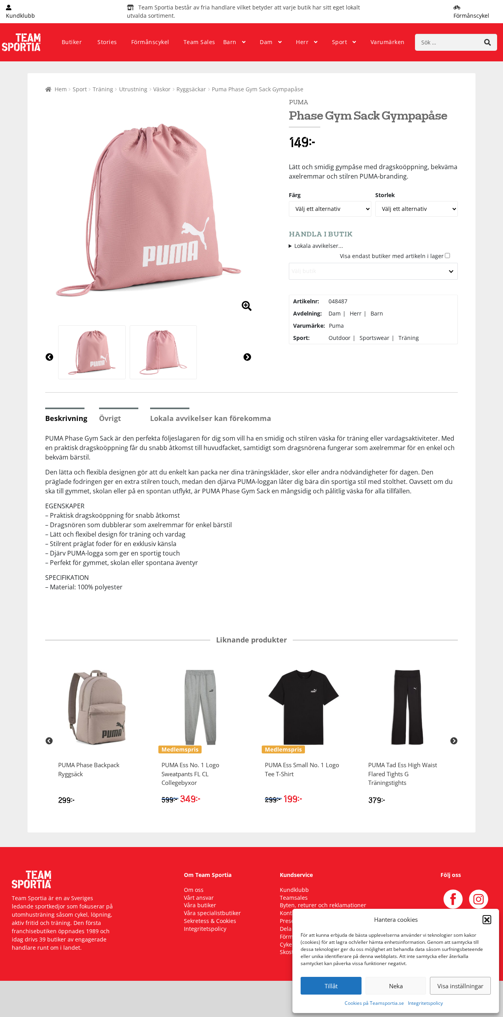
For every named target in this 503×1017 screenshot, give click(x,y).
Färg (295, 195)
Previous (49, 741)
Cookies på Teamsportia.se (374, 1003)
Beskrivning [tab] (66, 418)
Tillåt (331, 986)
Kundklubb (294, 889)
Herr (302, 42)
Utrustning (133, 89)
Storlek (385, 195)
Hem (61, 89)
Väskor (162, 89)
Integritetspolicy (425, 1003)
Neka (396, 986)
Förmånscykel (150, 42)
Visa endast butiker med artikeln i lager (392, 256)
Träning (103, 89)
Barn (230, 42)
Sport (339, 42)
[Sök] (487, 42)
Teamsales (294, 897)
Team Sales (199, 42)
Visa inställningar (460, 986)
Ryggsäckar (191, 89)
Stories (107, 42)
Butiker (72, 42)
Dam (266, 42)
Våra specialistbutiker (212, 913)
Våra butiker (200, 905)
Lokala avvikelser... (318, 245)
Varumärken (388, 42)
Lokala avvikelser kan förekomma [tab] (210, 418)
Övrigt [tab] (110, 418)
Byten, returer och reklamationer (323, 905)
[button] (487, 919)
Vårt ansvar (199, 897)
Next (454, 741)
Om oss (194, 889)
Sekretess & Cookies (210, 921)
